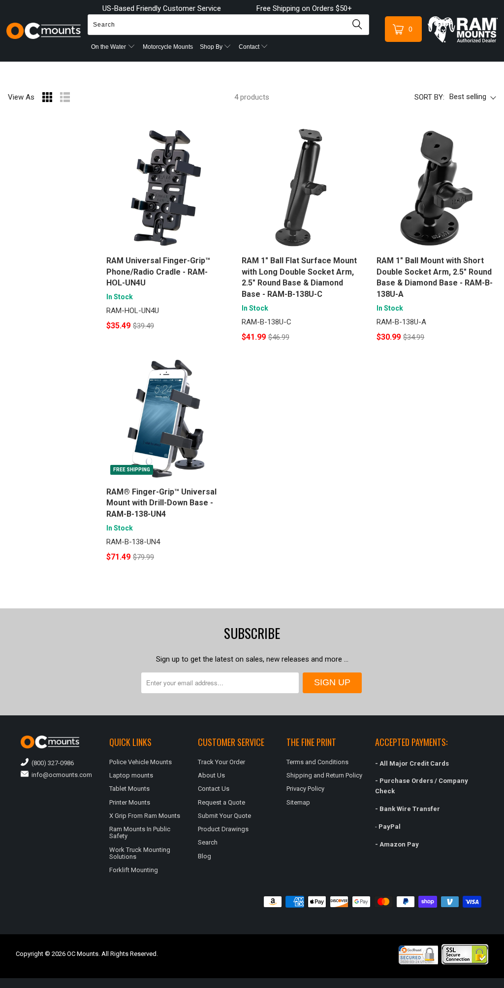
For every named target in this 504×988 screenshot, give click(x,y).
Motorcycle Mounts (168, 46)
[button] (503, 984)
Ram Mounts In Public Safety (139, 832)
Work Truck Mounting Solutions (139, 853)
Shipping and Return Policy (324, 775)
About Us (211, 775)
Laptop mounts (131, 775)
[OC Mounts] (43, 31)
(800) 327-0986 (51, 763)
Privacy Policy (305, 788)
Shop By (212, 46)
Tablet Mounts (129, 788)
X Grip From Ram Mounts (144, 815)
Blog (204, 856)
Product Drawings (223, 829)
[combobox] (228, 24)
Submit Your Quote (224, 815)
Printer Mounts (129, 802)
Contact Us (213, 788)
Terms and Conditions (317, 762)
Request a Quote (221, 802)
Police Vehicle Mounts (140, 762)
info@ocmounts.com (60, 774)
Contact (250, 46)
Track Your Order (221, 762)
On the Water (109, 46)
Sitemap (298, 802)
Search (208, 842)
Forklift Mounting (133, 870)
